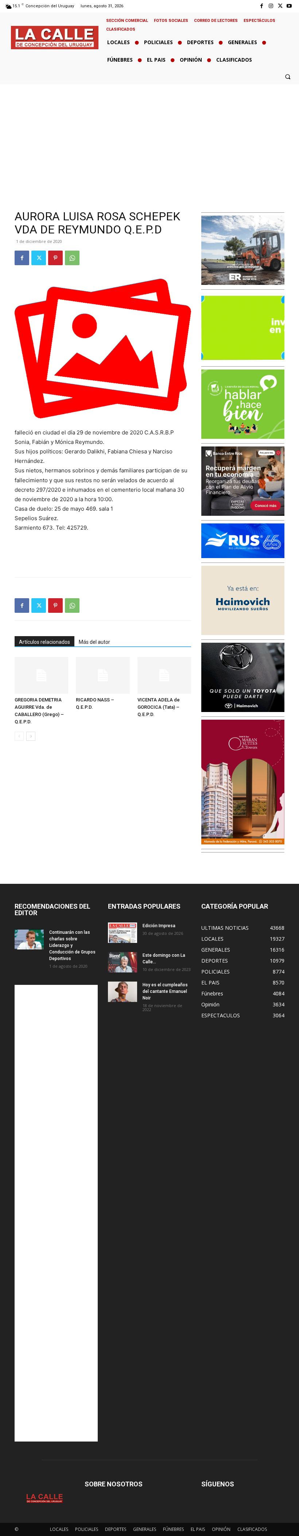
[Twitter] (280, 6)
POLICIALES (86, 1529)
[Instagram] (270, 6)
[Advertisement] (149, 139)
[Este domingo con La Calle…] (122, 962)
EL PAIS (198, 1529)
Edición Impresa (159, 925)
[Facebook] (261, 6)
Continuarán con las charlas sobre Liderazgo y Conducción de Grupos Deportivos (72, 945)
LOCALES (59, 1529)
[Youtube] (289, 6)
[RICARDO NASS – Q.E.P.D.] (102, 675)
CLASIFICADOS (252, 1529)
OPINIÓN (221, 1529)
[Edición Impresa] (122, 932)
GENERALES (144, 1529)
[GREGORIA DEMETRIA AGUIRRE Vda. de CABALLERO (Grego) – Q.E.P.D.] (41, 675)
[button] (287, 76)
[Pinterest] (55, 258)
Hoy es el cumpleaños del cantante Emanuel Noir (165, 991)
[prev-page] (19, 736)
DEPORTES (115, 1529)
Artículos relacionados (44, 642)
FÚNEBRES (173, 1529)
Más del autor (94, 642)
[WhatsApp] (72, 258)
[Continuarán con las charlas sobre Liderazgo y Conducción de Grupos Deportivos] (29, 939)
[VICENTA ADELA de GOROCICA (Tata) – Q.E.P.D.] (164, 675)
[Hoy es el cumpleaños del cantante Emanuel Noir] (122, 992)
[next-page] (30, 736)
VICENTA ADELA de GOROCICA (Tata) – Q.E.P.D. (158, 707)
